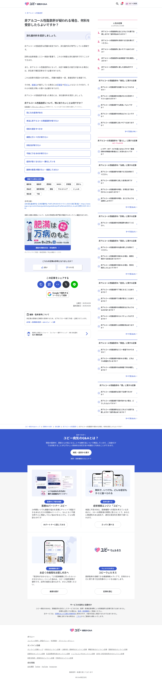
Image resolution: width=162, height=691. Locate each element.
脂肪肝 (39, 184)
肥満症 (49, 184)
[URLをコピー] (40, 284)
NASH (59, 184)
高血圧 (29, 189)
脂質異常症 (41, 189)
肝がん (67, 85)
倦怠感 (29, 194)
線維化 (34, 85)
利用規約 (27, 107)
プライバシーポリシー (38, 107)
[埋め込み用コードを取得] (57, 284)
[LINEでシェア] (74, 284)
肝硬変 (59, 85)
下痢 (38, 194)
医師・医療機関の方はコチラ (81, 459)
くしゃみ (76, 189)
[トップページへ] (81, 632)
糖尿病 (29, 184)
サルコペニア (63, 189)
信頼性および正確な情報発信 (65, 614)
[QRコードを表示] (49, 284)
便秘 (51, 189)
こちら (78, 616)
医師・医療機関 (83, 611)
